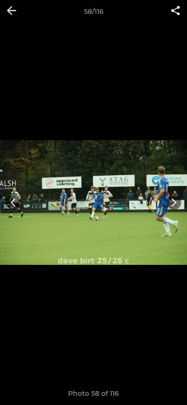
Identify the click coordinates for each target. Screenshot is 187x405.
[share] (175, 11)
